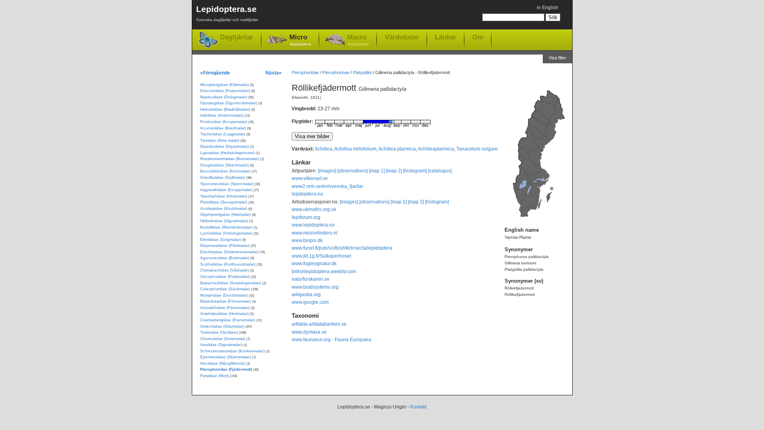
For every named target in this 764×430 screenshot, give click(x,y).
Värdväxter (402, 37)
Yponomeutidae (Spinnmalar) (226, 184)
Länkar (445, 37)
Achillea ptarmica (397, 149)
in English (547, 7)
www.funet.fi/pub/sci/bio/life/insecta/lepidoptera (342, 248)
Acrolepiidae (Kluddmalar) (223, 208)
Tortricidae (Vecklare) (219, 332)
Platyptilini (362, 72)
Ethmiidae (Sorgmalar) (220, 239)
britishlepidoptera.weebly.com (324, 271)
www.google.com (310, 302)
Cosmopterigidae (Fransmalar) (227, 320)
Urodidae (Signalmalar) (221, 344)
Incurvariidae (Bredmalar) (223, 128)
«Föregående (215, 72)
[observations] (352, 171)
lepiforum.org (306, 217)
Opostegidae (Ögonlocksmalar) (228, 103)
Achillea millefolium (355, 149)
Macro (358, 39)
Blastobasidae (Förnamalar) (225, 301)
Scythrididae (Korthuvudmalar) (227, 264)
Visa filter (557, 57)
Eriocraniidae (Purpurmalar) (225, 90)
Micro (300, 39)
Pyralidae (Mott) (214, 375)
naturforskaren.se (310, 279)
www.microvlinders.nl (314, 233)
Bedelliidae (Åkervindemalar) (226, 227)
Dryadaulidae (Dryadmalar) (224, 146)
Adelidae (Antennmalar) (222, 115)
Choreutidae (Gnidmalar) (222, 338)
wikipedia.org (306, 294)
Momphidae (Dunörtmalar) (224, 295)
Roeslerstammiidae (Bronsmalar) (229, 158)
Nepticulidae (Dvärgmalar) (223, 97)
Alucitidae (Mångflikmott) (222, 363)
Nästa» (273, 72)
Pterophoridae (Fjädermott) (226, 369)
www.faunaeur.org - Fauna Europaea (331, 339)
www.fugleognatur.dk (314, 263)
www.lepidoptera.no (313, 225)
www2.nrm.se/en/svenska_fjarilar (327, 186)
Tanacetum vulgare (477, 149)
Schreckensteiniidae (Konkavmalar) (232, 351)
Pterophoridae (305, 72)
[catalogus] (440, 171)
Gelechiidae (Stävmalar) (222, 326)
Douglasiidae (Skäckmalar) (224, 165)
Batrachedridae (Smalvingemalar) (230, 283)
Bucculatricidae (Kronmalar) (225, 171)
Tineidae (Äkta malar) (219, 140)
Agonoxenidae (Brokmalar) (224, 258)
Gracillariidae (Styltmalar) (222, 177)
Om (477, 37)
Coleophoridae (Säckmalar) (225, 289)
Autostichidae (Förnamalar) (224, 307)
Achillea (323, 149)
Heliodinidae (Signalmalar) (224, 221)
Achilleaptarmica (436, 149)
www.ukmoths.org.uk (314, 209)
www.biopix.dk (307, 240)
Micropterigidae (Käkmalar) (224, 84)
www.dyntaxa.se (309, 332)
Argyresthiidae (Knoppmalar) (226, 190)
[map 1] (377, 171)
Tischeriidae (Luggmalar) (222, 134)
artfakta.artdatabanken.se (319, 324)
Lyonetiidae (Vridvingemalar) (226, 233)
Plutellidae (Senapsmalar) (223, 202)
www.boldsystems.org (315, 287)
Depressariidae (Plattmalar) (224, 245)
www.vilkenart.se (310, 178)
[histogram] (415, 171)
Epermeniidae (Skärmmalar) (225, 357)
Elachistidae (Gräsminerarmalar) (229, 252)
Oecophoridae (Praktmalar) (224, 276)
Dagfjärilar (236, 37)
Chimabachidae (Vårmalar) (224, 270)
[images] (327, 171)
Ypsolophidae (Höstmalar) (223, 196)
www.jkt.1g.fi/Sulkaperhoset (321, 256)
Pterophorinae (335, 72)
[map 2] (394, 171)
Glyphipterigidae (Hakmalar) (225, 214)
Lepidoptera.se (227, 13)
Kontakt (418, 407)
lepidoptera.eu (307, 194)
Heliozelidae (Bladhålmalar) (225, 109)
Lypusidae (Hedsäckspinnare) (227, 152)
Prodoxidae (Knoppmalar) (223, 121)
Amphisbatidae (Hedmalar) (224, 313)
